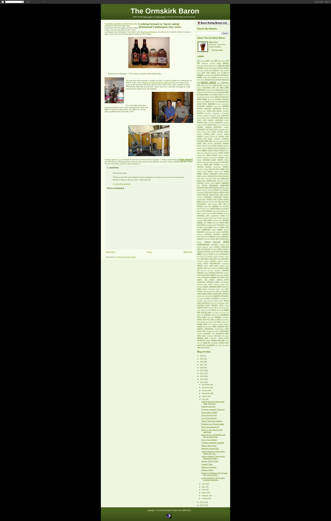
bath (198, 85)
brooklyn (200, 113)
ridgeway (200, 272)
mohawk (200, 239)
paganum (200, 261)
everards (221, 157)
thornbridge (224, 315)
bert (216, 92)
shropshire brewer (214, 289)
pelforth (199, 263)
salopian (213, 277)
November (206, 388)
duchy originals (217, 145)
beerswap (219, 90)
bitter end (218, 97)
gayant (204, 171)
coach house (206, 131)
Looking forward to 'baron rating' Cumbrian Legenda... (213, 479)
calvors (227, 120)
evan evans (213, 157)
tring (227, 322)
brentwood (183, 160)
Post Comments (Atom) (126, 257)
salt (218, 277)
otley (215, 258)
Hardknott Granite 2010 (210, 449)
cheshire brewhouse (213, 127)
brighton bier (201, 111)
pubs (205, 268)
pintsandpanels (215, 263)
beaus (199, 87)
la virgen (209, 213)
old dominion (224, 254)
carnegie (226, 122)
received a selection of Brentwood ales (121, 24)
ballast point (207, 77)
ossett (211, 258)
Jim (127, 80)
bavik (207, 85)
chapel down (225, 124)
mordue (199, 242)
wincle (208, 340)
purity (209, 268)
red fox (203, 270)
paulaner (219, 261)
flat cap (200, 164)
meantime (225, 234)
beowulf (203, 92)
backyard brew (208, 75)
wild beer (217, 335)
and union (200, 70)
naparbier (214, 244)
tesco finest (219, 310)
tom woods (209, 322)
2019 (202, 359)
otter (219, 258)
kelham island (215, 208)
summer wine (202, 307)
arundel (226, 70)
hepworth (200, 187)
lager (214, 213)
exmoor (199, 159)
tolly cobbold (201, 322)
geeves (210, 171)
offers (199, 254)
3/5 (216, 60)
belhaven (226, 90)
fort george (225, 164)
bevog (211, 94)
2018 (202, 362)
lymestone (220, 225)
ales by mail (223, 65)
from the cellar (214, 169)
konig (218, 211)
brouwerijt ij (217, 113)
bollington (225, 99)
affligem (206, 65)
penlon (205, 263)
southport (225, 293)
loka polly (216, 222)
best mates (221, 92)
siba (222, 289)
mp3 (226, 241)
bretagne (209, 106)
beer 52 (215, 87)
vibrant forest (208, 326)
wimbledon (201, 340)
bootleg (212, 101)
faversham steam (209, 159)
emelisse (226, 155)
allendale (206, 68)
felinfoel (220, 159)
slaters (199, 293)
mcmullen (216, 234)
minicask (218, 236)
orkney (227, 256)
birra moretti (200, 97)
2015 (202, 370)
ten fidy (208, 310)
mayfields (225, 232)
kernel (226, 208)
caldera (210, 120)
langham (226, 213)
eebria (221, 153)
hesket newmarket (210, 187)
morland (207, 242)
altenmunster (213, 68)
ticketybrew (225, 317)
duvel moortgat (219, 148)
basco (219, 82)
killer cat (199, 211)
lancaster (220, 213)
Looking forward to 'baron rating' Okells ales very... (213, 452)
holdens (222, 192)
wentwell (199, 333)
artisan (222, 70)
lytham (227, 225)
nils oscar (214, 249)
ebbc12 (204, 150)
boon (202, 101)
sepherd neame (219, 284)
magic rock (224, 227)
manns (214, 229)
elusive (220, 155)
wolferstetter (214, 342)
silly (214, 291)
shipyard (204, 289)
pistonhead (225, 263)
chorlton (226, 127)
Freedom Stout (206, 464)
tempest (203, 310)
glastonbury (213, 173)
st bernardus (224, 296)
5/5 (198, 63)
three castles (202, 317)
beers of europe (210, 90)
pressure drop (224, 265)
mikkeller (212, 236)
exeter (227, 157)
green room (201, 180)
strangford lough (203, 305)
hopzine (226, 197)
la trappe (203, 213)
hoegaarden (201, 192)
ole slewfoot (208, 256)
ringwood (212, 272)
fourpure (208, 166)
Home (149, 252)
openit (215, 256)
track (218, 322)
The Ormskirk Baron (165, 11)
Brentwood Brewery (149, 32)
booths (207, 101)
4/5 (227, 60)
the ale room (206, 312)
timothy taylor (202, 319)
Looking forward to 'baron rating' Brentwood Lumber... (213, 457)
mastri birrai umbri (210, 232)
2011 (202, 382)
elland (208, 155)
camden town (202, 122)
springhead (208, 296)
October (205, 391)
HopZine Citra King (208, 407)
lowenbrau (209, 225)
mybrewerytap (203, 244)
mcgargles (208, 234)
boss (216, 101)
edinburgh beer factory (211, 153)
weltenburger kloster (213, 331)
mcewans (200, 234)
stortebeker (221, 303)
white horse (201, 335)
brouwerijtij (226, 113)
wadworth (220, 326)
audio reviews (161, 17)
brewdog (226, 106)
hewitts (227, 187)
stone (199, 303)
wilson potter (223, 338)
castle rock (200, 124)
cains (205, 120)
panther (206, 261)
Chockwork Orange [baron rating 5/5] (157, 83)
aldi (210, 65)
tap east (211, 307)
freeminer (200, 169)
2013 (202, 376)
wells (204, 331)
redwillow (225, 270)
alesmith (200, 68)
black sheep (202, 99)
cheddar (200, 127)
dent (204, 143)
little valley (208, 220)
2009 (202, 505)
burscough (225, 115)
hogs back (208, 192)
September (206, 393)
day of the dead (218, 141)
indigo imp (205, 201)
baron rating (208, 82)
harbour (218, 183)
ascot (203, 72)
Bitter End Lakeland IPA (210, 427)
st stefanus (215, 298)
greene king (211, 181)
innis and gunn (223, 201)
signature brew (207, 291)
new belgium (205, 249)
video (214, 326)
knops (214, 211)
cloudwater (221, 129)
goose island (224, 173)
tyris (209, 324)
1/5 (198, 61)
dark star (208, 141)
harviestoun (213, 185)
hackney (207, 183)
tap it (216, 307)
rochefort (226, 272)
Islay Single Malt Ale (209, 418)
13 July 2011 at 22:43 (121, 184)
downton (226, 143)
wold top (206, 343)
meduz (199, 236)
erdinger (199, 157)
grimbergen (220, 180)
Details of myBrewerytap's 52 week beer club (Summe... (214, 474)
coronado (219, 134)
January (205, 498)
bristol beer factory (214, 111)
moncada (206, 239)
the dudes (223, 312)
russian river (219, 275)
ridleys (206, 272)
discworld (218, 143)
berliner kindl (210, 92)
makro (199, 229)
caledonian (219, 120)
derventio (210, 143)
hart (198, 185)
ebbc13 (210, 150)
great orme (209, 178)
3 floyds (211, 61)
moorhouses (224, 239)
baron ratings (147, 17)
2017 (202, 365)
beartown (226, 85)
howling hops (212, 199)
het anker (220, 187)
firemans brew (207, 162)
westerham (220, 333)
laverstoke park (203, 215)
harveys (204, 185)
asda (208, 72)
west (213, 333)
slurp (204, 293)
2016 (202, 368)
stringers (214, 305)
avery (218, 72)
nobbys (219, 249)
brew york (217, 106)
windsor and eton (218, 340)
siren (217, 291)
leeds (223, 215)
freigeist (206, 169)
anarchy (220, 68)
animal (206, 70)
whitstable (210, 335)
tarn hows (222, 307)
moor (217, 239)
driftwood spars (206, 145)
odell (222, 251)
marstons (200, 232)
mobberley (225, 236)
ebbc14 (216, 150)
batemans (225, 83)
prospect (200, 268)
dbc (225, 141)
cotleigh (200, 136)
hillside (216, 190)
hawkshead (224, 185)
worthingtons (201, 345)
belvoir (199, 92)
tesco (214, 310)
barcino (226, 77)
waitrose (200, 329)
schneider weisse (213, 282)
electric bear (201, 155)
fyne (227, 169)
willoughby (213, 338)
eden (227, 150)
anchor (226, 68)
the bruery (215, 312)
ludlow (215, 225)
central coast (211, 124)
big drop (226, 94)
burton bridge (201, 117)
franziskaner (217, 166)
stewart (226, 300)
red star (210, 270)
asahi (198, 72)
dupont (205, 148)
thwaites (218, 317)
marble (219, 229)
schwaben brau (202, 284)
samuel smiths (223, 279)
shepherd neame (215, 287)
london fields (224, 222)
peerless (226, 261)
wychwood (211, 345)
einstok (226, 153)
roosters (213, 275)
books (199, 101)
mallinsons (206, 229)
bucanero (206, 115)
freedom (226, 166)
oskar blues (205, 258)
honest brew (214, 194)
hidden (199, 190)
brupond (199, 115)
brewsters (207, 108)
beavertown (206, 87)
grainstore (204, 176)
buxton (221, 117)
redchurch (218, 270)
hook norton (224, 194)
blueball (218, 99)
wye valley (218, 345)
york (202, 347)
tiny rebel (210, 319)
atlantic (213, 72)
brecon (219, 104)
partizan (213, 261)
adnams (226, 63)
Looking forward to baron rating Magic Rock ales (212, 403)
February (205, 496)
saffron (199, 277)
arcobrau (216, 70)
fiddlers (226, 159)
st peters (207, 298)
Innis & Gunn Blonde (209, 440)
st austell (215, 296)
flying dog (208, 164)
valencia (226, 324)
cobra (214, 131)
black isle (225, 97)
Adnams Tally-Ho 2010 (209, 461)
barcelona (221, 77)
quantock (214, 268)
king (204, 211)
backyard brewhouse (221, 75)
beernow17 (201, 90)
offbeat (226, 251)
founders (200, 166)
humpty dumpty (223, 199)
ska (221, 291)
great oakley (201, 178)
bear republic (218, 85)
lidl (218, 218)
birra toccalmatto (210, 97)
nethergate (225, 247)
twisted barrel (202, 324)
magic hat (216, 227)
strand (227, 303)
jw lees (226, 206)
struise (227, 305)
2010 (202, 502)
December (206, 385)
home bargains (202, 194)
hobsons (226, 190)
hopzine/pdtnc (201, 199)
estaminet (206, 157)
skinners (226, 291)
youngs (207, 347)
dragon (199, 145)
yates (199, 347)
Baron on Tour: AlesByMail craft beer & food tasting (213, 436)
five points (225, 162)
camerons (211, 122)
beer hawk (224, 87)
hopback (199, 197)
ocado (217, 251)
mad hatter (208, 227)
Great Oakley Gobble (209, 412)
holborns (216, 192)
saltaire (222, 277)
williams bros (202, 338)
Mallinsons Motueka (208, 467)
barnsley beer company (213, 79)
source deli (217, 293)
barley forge (200, 79)
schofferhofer (225, 282)
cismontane (201, 129)
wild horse (225, 335)
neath (211, 247)
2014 (202, 373)
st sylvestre (223, 298)
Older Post (187, 252)
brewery (200, 108)
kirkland (209, 211)
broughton (208, 113)
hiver (220, 190)
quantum (221, 268)
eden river (200, 153)
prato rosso (213, 265)
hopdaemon (208, 197)
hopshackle (218, 197)
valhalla (200, 326)
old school (200, 256)
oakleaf (212, 251)
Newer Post (110, 252)
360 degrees (222, 61)
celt (205, 124)
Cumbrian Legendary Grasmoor (213, 410)
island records (212, 204)
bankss (214, 77)
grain (199, 176)
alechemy (215, 65)
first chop (214, 162)
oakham (207, 251)
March (204, 493)
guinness (200, 183)
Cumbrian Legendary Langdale (212, 443)
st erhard (200, 298)
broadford (226, 111)
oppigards (221, 256)
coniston (220, 131)
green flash (216, 178)
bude (218, 115)
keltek (222, 208)
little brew (223, 218)
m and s (200, 227)
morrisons (216, 242)
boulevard (222, 101)
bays (211, 85)
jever (221, 206)
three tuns (211, 317)
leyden (215, 218)
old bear (216, 254)
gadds (199, 171)
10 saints (203, 61)
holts (227, 192)
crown (210, 138)
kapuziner (200, 208)
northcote (200, 251)
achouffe (212, 63)
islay (220, 204)
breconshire (225, 104)
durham (210, 148)
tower (214, 322)
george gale (218, 171)
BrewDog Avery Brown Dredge (212, 424)
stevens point (218, 300)
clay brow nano (211, 129)
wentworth (207, 333)
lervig (210, 218)
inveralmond (201, 204)
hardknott (225, 183)
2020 (202, 356)
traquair (223, 322)
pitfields (200, 265)
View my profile (217, 50)
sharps (205, 287)
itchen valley (208, 206)
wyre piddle (225, 345)
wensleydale (224, 331)
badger (199, 77)
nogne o (226, 249)
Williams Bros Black (208, 446)
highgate (204, 190)
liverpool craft (217, 220)
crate (227, 136)
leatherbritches (215, 215)
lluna (205, 222)
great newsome (223, 176)
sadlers (226, 275)
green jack (225, 178)
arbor (210, 70)
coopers (199, 134)
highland (210, 190)
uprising (220, 324)
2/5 (207, 60)
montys (212, 239)
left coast (205, 218)
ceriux (218, 124)
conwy (226, 131)
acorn (219, 63)
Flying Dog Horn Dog (209, 415)
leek (227, 215)
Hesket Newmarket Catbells (211, 421)
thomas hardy (215, 315)
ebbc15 (222, 150)
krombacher (223, 211)
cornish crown (209, 134)
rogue (207, 275)
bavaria (203, 85)
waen (227, 326)
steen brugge (208, 300)
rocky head (201, 275)
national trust (224, 244)
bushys (208, 117)
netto (199, 249)
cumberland (217, 138)
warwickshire (208, 329)
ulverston (214, 324)
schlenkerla (201, 282)
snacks (209, 293)
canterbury (219, 122)
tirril (216, 319)
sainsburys (205, 277)
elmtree (214, 155)
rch (198, 270)
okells (211, 254)
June (204, 484)
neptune (217, 247)
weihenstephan (219, 329)
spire (203, 296)
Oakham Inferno (207, 470)
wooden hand (224, 342)
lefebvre (199, 218)
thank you (190, 160)
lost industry (201, 225)
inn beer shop (213, 201)
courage (221, 136)
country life (213, 136)
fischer (219, 162)
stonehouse (206, 303)
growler (226, 180)
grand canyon (212, 176)
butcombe (214, 117)
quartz (226, 268)
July (203, 399)
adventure (200, 65)
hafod (212, 183)
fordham (217, 164)
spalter (199, 296)
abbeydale (205, 63)
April (204, 490)
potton (206, 265)
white (227, 333)
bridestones (217, 108)
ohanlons (205, 254)
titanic (219, 319)
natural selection (202, 247)
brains (204, 104)
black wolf (211, 99)
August (205, 396)
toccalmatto (225, 319)
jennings (215, 206)
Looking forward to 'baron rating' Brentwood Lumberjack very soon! (160, 25)
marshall (226, 229)
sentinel (210, 284)
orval (198, 258)
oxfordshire (225, 258)
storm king (214, 303)
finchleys (199, 162)
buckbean (213, 115)
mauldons (218, 232)
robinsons (219, 272)
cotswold (206, 136)
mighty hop (205, 236)
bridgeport (226, 108)
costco (226, 134)
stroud (221, 305)
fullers (222, 169)
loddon (209, 222)
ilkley (199, 201)
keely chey (206, 208)
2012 (202, 379)
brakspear (211, 104)
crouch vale (201, 138)
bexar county (218, 94)
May (204, 487)
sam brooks (209, 279)
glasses (205, 173)
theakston (207, 315)
